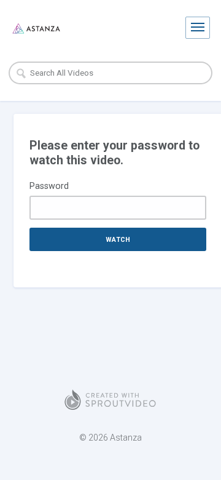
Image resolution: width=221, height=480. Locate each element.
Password (49, 186)
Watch (118, 240)
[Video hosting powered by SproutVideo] (110, 400)
